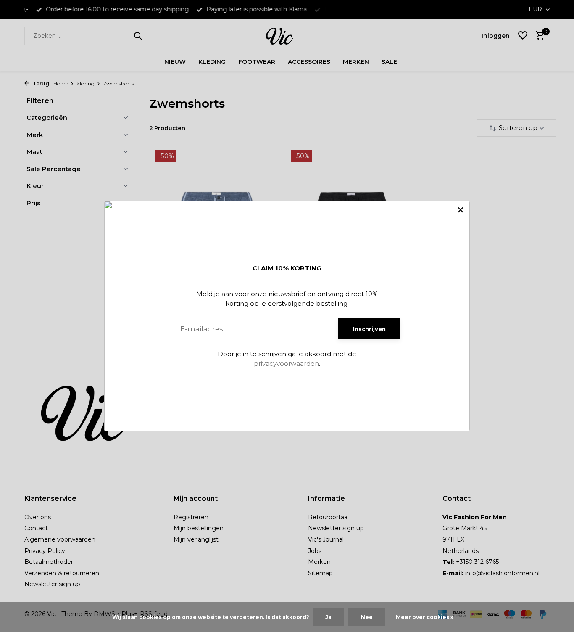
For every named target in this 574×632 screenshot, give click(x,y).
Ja (328, 617)
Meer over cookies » (424, 617)
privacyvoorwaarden (286, 364)
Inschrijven (369, 328)
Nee (367, 617)
